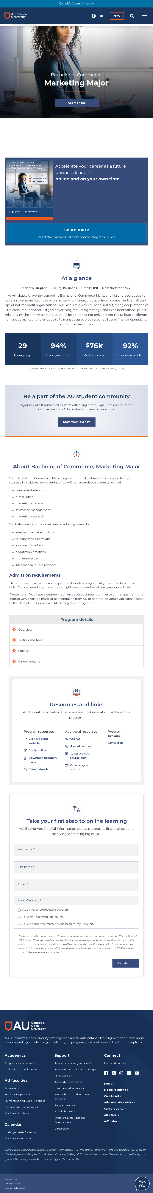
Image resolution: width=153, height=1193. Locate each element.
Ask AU (75, 739)
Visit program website (38, 741)
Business (10, 1088)
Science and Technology (20, 1106)
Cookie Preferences (15, 1187)
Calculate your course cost (80, 756)
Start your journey (76, 422)
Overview (24, 629)
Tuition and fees (29, 640)
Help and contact (115, 1063)
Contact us (115, 742)
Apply (116, 15)
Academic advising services (71, 1063)
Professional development (21, 1069)
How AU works (80, 746)
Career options (28, 661)
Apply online (76, 103)
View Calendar (39, 769)
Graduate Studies (16, 1113)
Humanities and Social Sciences (25, 1100)
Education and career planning (74, 1069)
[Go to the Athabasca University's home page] (17, 15)
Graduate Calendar (17, 1138)
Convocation (62, 1128)
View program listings (80, 767)
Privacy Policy (12, 1183)
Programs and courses (19, 1063)
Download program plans (43, 760)
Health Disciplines (16, 1094)
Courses (23, 651)
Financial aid (62, 1075)
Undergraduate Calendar (20, 1132)
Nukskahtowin (63, 1111)
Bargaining (11, 1179)
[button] (98, 15)
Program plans (63, 1105)
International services (68, 1088)
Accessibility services (67, 1081)
